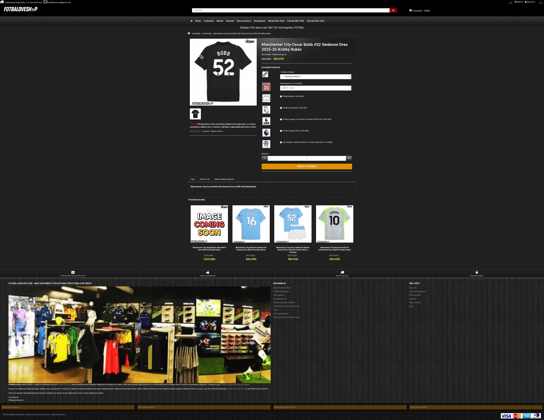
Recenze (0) (204, 179)
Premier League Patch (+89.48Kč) (296, 131)
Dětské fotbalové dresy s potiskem (235, 384)
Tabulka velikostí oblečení (224, 179)
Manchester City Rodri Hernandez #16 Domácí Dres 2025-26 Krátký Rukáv (251, 248)
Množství (265, 154)
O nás (275, 310)
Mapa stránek (415, 302)
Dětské (219, 21)
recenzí (206, 131)
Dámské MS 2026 (315, 21)
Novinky (412, 299)
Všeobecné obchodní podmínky (286, 306)
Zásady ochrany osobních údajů (286, 317)
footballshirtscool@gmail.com (59, 3)
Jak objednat (278, 295)
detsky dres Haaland (418, 407)
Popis (193, 179)
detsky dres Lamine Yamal (285, 407)
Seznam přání (415, 295)
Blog (411, 306)
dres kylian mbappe (146, 407)
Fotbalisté (209, 21)
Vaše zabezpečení (281, 313)
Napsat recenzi (217, 131)
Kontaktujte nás (279, 299)
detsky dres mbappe (10, 407)
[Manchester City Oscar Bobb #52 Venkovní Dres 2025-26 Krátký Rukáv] (223, 72)
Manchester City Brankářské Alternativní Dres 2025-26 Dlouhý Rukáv (209, 248)
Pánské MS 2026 (295, 21)
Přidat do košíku (306, 166)
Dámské (230, 21)
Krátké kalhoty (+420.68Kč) (293, 96)
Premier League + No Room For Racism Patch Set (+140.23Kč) (307, 119)
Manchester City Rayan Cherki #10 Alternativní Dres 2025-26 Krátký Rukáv (335, 248)
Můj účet (412, 288)
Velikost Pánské (287, 72)
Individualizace (286, 83)
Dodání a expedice (281, 291)
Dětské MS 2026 (276, 21)
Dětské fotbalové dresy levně (37, 414)
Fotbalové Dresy (64, 384)
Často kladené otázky (282, 288)
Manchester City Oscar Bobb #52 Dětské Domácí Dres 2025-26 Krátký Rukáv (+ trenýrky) (292, 250)
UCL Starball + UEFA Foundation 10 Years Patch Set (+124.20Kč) (307, 142)
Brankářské (259, 21)
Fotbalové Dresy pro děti (237, 389)
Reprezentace (244, 21)
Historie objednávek (417, 291)
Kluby (198, 21)
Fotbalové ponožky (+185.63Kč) (295, 108)
